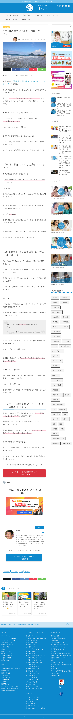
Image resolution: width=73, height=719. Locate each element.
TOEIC (54, 326)
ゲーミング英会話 (31, 682)
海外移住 (65, 419)
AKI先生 (55, 302)
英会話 (57, 248)
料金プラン (4, 649)
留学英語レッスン (31, 684)
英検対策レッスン (58, 438)
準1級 (41, 638)
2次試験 (55, 297)
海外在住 (55, 419)
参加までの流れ (6, 651)
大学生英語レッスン (32, 664)
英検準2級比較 (5, 677)
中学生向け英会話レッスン (34, 660)
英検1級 (27, 571)
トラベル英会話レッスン (33, 673)
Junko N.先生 (56, 312)
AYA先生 (64, 302)
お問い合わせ (5, 660)
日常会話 (62, 409)
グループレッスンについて (34, 688)
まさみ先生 (56, 341)
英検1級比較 (5, 671)
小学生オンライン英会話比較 (10, 686)
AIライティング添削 (32, 686)
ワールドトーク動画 (32, 699)
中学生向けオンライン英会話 (57, 284)
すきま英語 (38, 15)
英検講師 (64, 655)
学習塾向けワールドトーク (59, 649)
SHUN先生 (65, 322)
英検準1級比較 (5, 673)
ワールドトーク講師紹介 (8, 638)
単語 (21, 571)
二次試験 (55, 390)
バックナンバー (57, 351)
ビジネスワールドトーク (58, 647)
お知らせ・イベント (10, 19)
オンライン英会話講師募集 (59, 653)
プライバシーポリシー (57, 642)
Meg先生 (65, 317)
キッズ (54, 346)
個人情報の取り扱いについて (59, 644)
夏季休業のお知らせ (63, 97)
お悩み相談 (56, 331)
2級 (45, 638)
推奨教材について (6, 655)
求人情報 (53, 651)
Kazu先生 (7, 571)
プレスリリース (57, 370)
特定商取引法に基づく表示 (59, 638)
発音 (60, 424)
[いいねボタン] (4, 482)
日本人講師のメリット (8, 642)
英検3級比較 (5, 679)
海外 (65, 414)
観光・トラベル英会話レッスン (35, 655)
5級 (36, 640)
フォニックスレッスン (33, 666)
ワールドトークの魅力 (11, 15)
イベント (66, 341)
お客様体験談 (5, 647)
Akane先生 (64, 297)
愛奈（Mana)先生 (58, 404)
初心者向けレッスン (32, 636)
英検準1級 (55, 443)
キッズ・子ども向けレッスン (35, 649)
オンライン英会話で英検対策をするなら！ (61, 198)
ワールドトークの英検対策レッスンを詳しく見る (24, 473)
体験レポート (56, 395)
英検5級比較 (5, 684)
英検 (62, 429)
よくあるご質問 (6, 658)
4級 (34, 640)
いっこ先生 (64, 327)
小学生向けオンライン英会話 (57, 267)
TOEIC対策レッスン (32, 642)
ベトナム (55, 375)
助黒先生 (55, 399)
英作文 (54, 429)
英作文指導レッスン (32, 675)
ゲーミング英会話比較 (8, 690)
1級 (38, 638)
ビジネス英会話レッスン (33, 651)
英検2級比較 (5, 675)
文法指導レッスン (31, 647)
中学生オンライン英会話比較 (10, 688)
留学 (53, 424)
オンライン (53, 248)
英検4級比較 (5, 682)
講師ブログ (26, 15)
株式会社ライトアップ (57, 662)
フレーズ (55, 365)
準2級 (28, 640)
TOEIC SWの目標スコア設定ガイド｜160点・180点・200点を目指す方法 (64, 112)
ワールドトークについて (8, 640)
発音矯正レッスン (31, 644)
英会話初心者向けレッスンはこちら (59, 232)
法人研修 (57, 673)
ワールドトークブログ (33, 697)
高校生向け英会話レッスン (34, 662)
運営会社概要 (55, 636)
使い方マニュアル (6, 653)
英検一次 (64, 671)
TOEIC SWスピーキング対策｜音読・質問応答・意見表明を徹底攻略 (64, 105)
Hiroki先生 (55, 307)
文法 (53, 409)
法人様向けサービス (32, 680)
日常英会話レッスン (32, 653)
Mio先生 (55, 322)
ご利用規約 (54, 640)
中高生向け (57, 655)
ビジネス (55, 356)
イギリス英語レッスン (33, 677)
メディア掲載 (26, 19)
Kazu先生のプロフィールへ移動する (24, 557)
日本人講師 (56, 414)
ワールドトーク (6, 636)
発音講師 (57, 658)
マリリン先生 (56, 380)
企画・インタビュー (53, 15)
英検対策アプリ (55, 675)
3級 (31, 640)
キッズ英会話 (65, 346)
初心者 (67, 395)
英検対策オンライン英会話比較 (10, 668)
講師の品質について (7, 644)
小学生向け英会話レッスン (34, 658)
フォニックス (56, 361)
